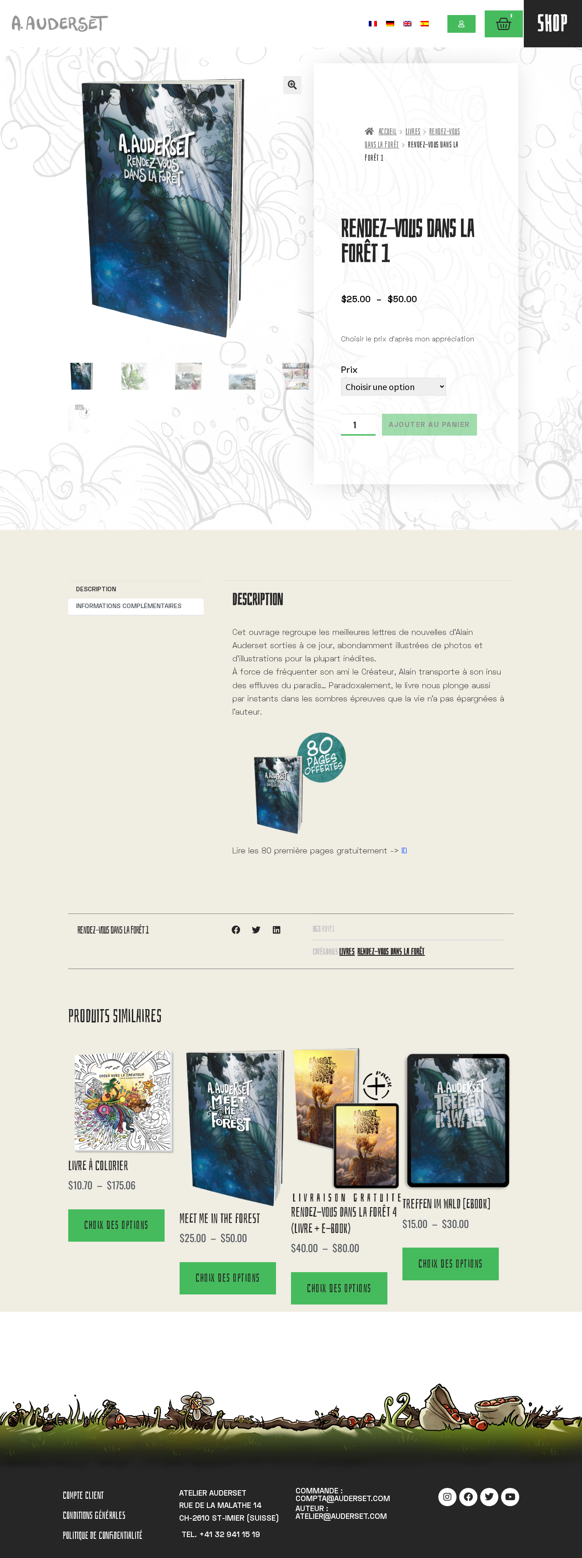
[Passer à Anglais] (407, 23)
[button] (292, 85)
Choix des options (116, 1225)
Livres (413, 132)
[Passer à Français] (372, 23)
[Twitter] (489, 1497)
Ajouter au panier (429, 425)
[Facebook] (468, 1497)
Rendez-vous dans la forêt (391, 951)
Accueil (387, 132)
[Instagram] (447, 1497)
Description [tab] (96, 590)
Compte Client (83, 1495)
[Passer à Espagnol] (424, 23)
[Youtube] (510, 1497)
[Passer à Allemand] (390, 23)
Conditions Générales (94, 1515)
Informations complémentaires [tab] (128, 606)
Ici (404, 851)
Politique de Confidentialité (102, 1535)
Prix (349, 370)
